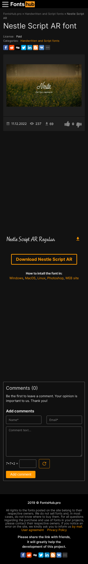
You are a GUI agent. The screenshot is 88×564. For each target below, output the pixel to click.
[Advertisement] (44, 181)
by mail (77, 526)
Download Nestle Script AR (44, 259)
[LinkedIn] (29, 47)
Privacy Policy (57, 530)
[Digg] (17, 47)
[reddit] (11, 47)
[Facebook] (5, 47)
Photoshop (55, 278)
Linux (41, 278)
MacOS (30, 278)
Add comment (20, 474)
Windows (16, 278)
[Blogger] (35, 47)
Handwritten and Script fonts (40, 40)
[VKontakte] (41, 47)
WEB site (72, 278)
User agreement (32, 530)
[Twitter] (23, 47)
